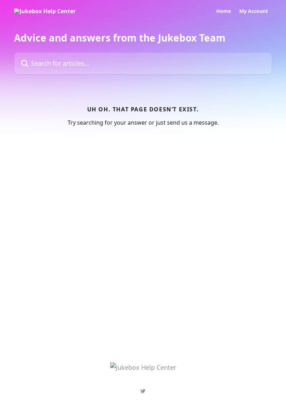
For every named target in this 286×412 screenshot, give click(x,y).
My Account (253, 11)
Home (223, 11)
